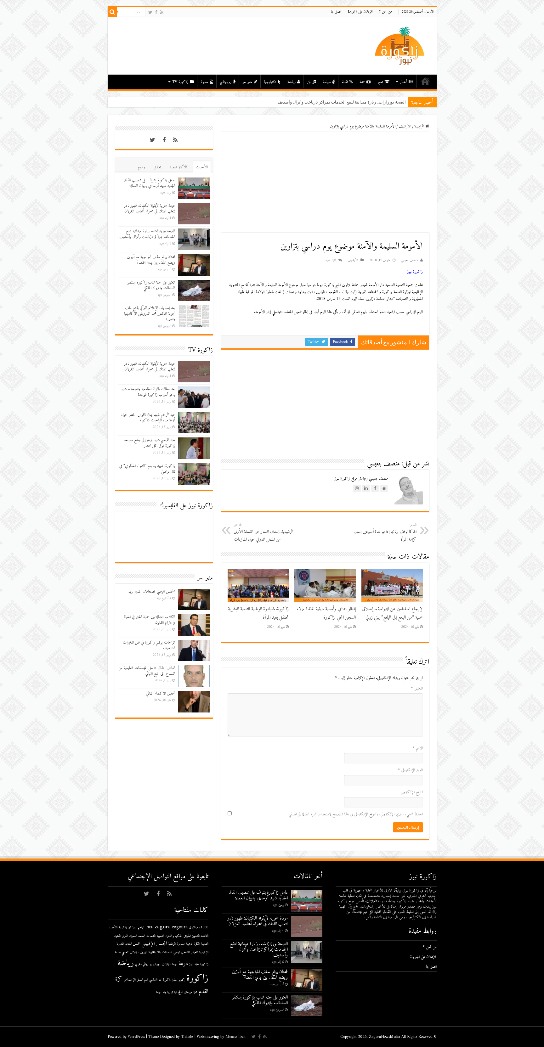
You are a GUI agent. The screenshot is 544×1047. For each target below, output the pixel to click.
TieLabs (187, 1036)
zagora (163, 927)
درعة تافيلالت (170, 964)
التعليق (417, 688)
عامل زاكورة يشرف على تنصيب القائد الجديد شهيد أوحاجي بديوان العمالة (149, 183)
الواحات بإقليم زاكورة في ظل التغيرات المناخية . (149, 645)
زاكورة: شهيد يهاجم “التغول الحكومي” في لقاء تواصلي (147, 468)
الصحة (141, 936)
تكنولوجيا (270, 82)
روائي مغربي (141, 964)
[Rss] (161, 12)
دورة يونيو (155, 964)
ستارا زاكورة (170, 980)
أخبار (403, 82)
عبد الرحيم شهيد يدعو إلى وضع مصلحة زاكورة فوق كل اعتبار (149, 442)
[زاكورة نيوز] (400, 45)
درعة (183, 964)
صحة (362, 82)
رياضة (291, 82)
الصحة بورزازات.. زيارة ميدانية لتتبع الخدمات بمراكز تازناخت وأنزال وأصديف (147, 234)
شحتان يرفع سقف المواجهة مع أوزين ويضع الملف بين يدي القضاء (151, 259)
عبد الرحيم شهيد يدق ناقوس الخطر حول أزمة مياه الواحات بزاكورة (148, 417)
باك (159, 952)
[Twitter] (150, 12)
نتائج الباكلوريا (175, 992)
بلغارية (152, 952)
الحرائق (187, 936)
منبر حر (247, 82)
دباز (191, 964)
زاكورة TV (180, 82)
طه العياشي (155, 980)
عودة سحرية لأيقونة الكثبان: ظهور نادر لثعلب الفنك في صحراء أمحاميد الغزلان (149, 208)
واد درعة (161, 992)
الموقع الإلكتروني (412, 792)
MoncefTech (235, 1036)
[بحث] (112, 12)
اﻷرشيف (405, 126)
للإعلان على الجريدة (360, 11)
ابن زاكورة (125, 928)
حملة (197, 964)
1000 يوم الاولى (198, 928)
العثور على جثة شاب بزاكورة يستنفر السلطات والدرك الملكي (151, 285)
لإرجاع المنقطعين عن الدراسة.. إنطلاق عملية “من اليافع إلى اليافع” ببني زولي (392, 613)
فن (309, 82)
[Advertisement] (325, 182)
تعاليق (157, 167)
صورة (204, 82)
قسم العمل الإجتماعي (136, 980)
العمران (133, 936)
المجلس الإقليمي (154, 943)
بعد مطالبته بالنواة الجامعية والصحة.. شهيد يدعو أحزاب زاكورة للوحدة (148, 392)
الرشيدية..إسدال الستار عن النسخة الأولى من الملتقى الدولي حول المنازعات (263, 532)
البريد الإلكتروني (410, 770)
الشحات (151, 936)
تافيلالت (134, 952)
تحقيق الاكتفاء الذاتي (160, 693)
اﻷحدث (202, 167)
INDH (149, 928)
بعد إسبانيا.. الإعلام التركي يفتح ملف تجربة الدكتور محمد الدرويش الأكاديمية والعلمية (149, 313)
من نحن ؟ (385, 11)
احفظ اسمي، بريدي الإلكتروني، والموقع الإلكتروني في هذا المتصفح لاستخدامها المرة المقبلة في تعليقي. (355, 814)
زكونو (182, 980)
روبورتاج (225, 82)
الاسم (418, 748)
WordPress (136, 1036)
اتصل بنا (336, 11)
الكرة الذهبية (193, 944)
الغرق (125, 936)
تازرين (143, 952)
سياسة (327, 82)
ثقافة (345, 82)
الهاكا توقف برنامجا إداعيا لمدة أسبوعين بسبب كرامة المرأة (385, 532)
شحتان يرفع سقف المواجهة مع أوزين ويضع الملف (364, 102)
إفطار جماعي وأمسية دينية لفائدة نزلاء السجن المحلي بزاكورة (326, 613)
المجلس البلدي (132, 944)
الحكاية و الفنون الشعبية (169, 936)
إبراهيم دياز (138, 928)
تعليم (380, 82)
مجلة (195, 992)
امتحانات (167, 952)
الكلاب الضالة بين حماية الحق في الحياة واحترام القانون (149, 619)
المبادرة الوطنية (176, 944)
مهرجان (188, 992)
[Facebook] (156, 12)
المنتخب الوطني (181, 952)
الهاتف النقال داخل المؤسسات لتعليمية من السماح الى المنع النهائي (146, 670)
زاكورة (197, 978)
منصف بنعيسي (409, 260)
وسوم (141, 167)
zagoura (180, 927)
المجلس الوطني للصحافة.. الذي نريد (151, 591)
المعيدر (194, 952)
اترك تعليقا (330, 260)
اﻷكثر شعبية (178, 167)
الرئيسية (425, 81)
